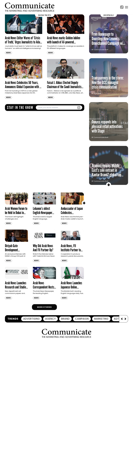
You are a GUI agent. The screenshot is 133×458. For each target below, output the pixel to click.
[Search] (121, 7)
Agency (50, 319)
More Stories (44, 307)
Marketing (101, 319)
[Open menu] (126, 7)
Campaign (82, 319)
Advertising (31, 319)
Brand (65, 319)
